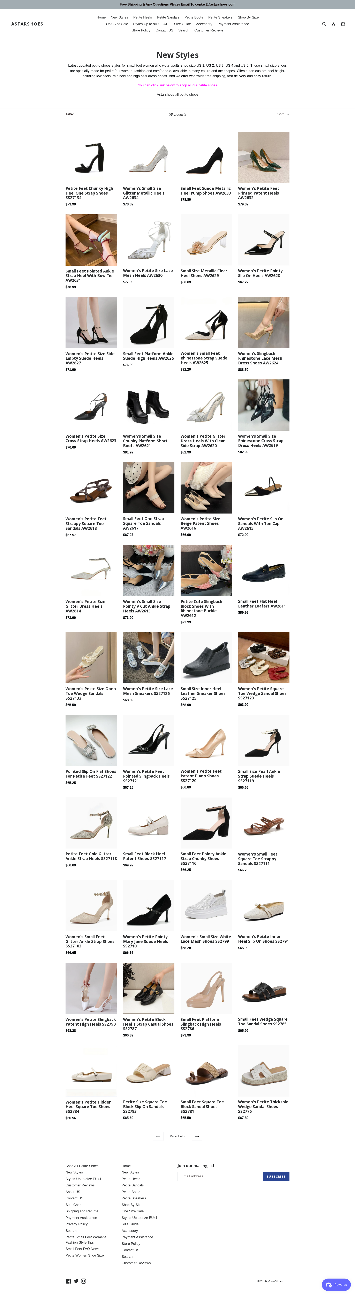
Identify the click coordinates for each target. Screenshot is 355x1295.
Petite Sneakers (220, 17)
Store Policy (141, 30)
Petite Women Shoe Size (85, 1255)
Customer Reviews (209, 30)
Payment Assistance (233, 24)
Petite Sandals (168, 17)
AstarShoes (27, 24)
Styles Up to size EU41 (151, 24)
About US (73, 1192)
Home (101, 17)
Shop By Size (248, 17)
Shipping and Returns (82, 1211)
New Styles (119, 17)
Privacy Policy (77, 1224)
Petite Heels (142, 17)
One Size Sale (117, 24)
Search (183, 30)
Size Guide (182, 24)
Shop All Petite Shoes (82, 1166)
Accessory (204, 24)
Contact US (164, 30)
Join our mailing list (196, 1165)
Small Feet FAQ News (82, 1249)
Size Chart (74, 1205)
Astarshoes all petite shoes (177, 94)
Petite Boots (193, 17)
